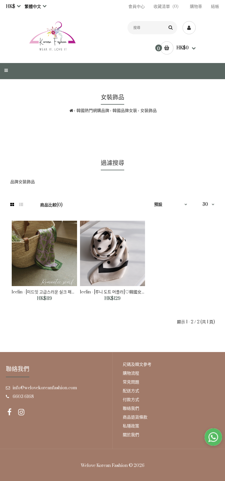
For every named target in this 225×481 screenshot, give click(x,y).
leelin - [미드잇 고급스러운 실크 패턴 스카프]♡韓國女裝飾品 (65, 292)
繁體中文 (33, 6)
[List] (21, 205)
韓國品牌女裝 (124, 110)
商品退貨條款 (135, 417)
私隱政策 (131, 426)
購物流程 (131, 373)
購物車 (196, 6)
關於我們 (131, 435)
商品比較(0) (51, 205)
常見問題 (131, 382)
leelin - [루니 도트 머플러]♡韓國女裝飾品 (117, 292)
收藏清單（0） (167, 6)
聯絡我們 (131, 408)
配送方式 (131, 391)
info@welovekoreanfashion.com (45, 388)
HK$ (10, 6)
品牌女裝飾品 (22, 182)
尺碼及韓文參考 (137, 364)
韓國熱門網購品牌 (92, 110)
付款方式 (131, 399)
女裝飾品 (148, 110)
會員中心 (136, 6)
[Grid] (12, 205)
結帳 (215, 6)
